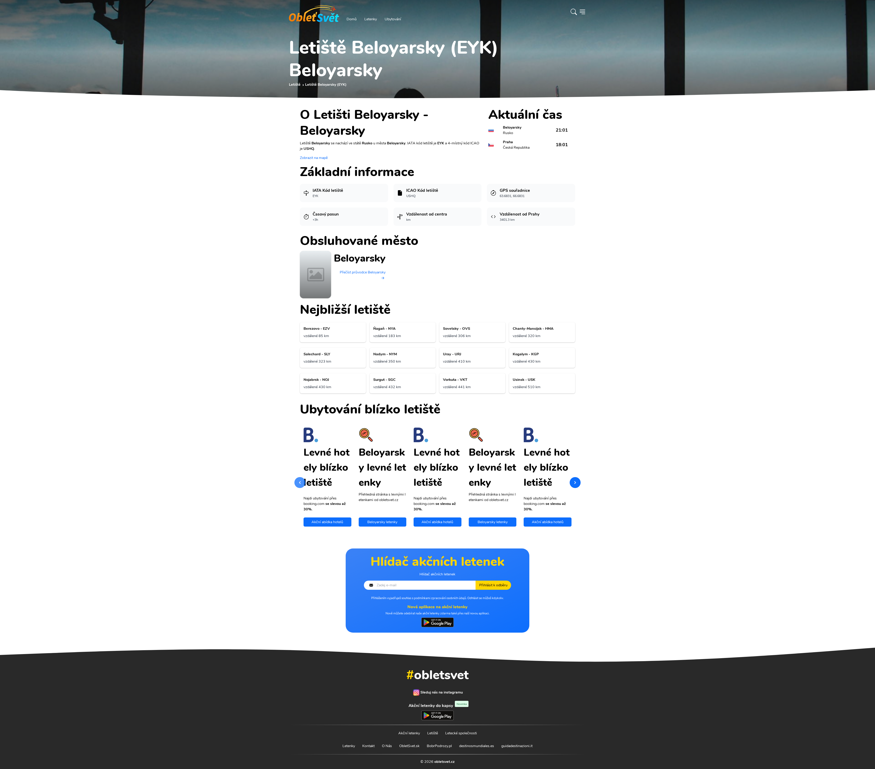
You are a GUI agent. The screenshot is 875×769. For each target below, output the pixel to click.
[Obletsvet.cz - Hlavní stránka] (314, 12)
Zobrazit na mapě (314, 157)
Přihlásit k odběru (493, 585)
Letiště (432, 733)
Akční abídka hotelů (327, 522)
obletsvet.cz (444, 761)
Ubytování (393, 19)
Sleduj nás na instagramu (441, 692)
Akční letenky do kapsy (438, 705)
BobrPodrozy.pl (439, 745)
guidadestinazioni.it (517, 745)
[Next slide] (575, 482)
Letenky (370, 19)
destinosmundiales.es (476, 745)
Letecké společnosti (461, 733)
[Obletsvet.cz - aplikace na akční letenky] (437, 622)
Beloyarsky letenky (382, 522)
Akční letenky (409, 733)
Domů (352, 19)
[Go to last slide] (299, 482)
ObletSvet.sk (409, 745)
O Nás (387, 745)
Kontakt (368, 745)
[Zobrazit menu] (582, 12)
